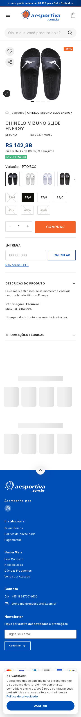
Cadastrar (15, 645)
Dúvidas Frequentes (18, 570)
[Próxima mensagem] (72, 3)
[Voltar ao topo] (40, 470)
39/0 (60, 197)
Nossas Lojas (13, 564)
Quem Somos (13, 528)
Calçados (17, 112)
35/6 (28, 197)
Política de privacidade (20, 534)
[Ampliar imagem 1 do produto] (6, 93)
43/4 (27, 210)
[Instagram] (7, 508)
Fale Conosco (13, 559)
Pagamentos (13, 540)
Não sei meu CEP (17, 265)
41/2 (11, 210)
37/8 (43, 197)
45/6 (43, 210)
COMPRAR (55, 227)
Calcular (62, 255)
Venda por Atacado (17, 576)
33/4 (11, 197)
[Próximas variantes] (75, 179)
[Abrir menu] (7, 15)
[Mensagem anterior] (8, 3)
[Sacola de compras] (73, 15)
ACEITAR (40, 706)
